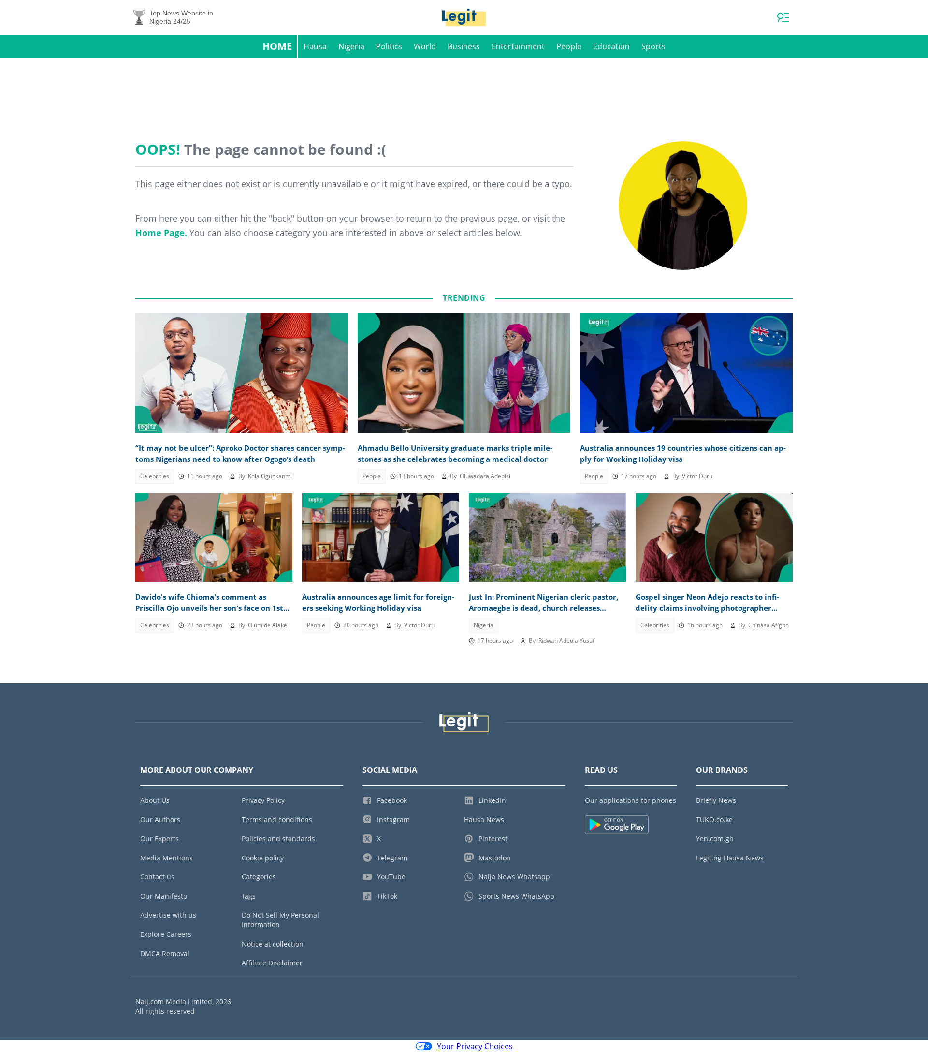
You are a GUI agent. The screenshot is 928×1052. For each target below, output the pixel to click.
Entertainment (518, 46)
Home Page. (161, 232)
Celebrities (154, 476)
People (568, 46)
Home (277, 46)
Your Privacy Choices (475, 1046)
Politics (389, 46)
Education (611, 46)
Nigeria (351, 46)
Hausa (315, 46)
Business (464, 46)
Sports (653, 46)
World (425, 46)
